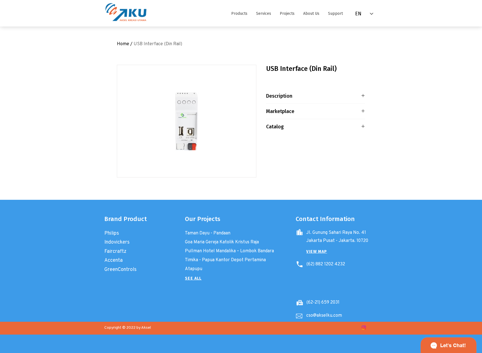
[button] (239, 14)
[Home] (299, 232)
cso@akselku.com (324, 315)
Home (123, 44)
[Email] (299, 316)
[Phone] (299, 264)
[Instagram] (364, 327)
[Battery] (299, 302)
